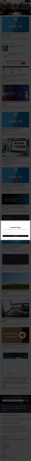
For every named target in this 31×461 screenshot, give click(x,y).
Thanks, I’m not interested (15, 241)
